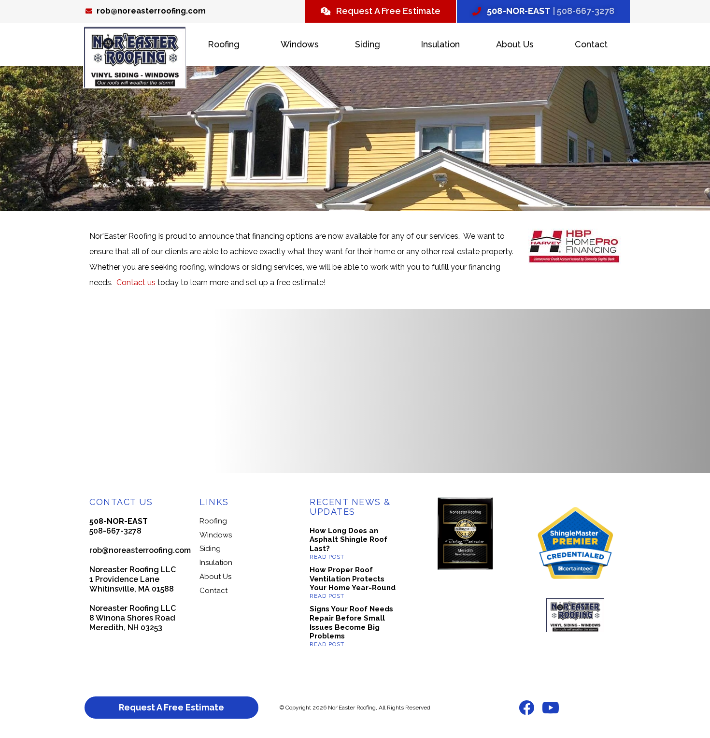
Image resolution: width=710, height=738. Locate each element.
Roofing (224, 44)
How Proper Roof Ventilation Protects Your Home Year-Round (353, 579)
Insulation (440, 44)
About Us (515, 44)
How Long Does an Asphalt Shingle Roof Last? (348, 539)
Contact (591, 44)
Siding (367, 44)
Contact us (136, 282)
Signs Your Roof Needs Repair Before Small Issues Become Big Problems (351, 622)
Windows (300, 44)
